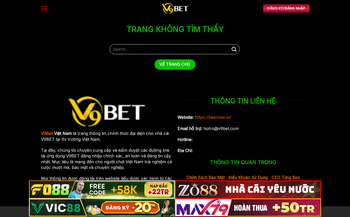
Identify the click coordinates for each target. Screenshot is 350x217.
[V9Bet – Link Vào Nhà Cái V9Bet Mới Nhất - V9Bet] (175, 8)
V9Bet (47, 133)
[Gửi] (234, 49)
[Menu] (43, 8)
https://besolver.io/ (213, 117)
